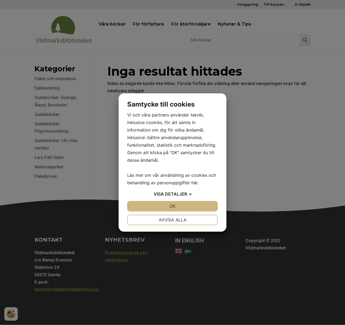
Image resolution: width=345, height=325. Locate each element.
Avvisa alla (173, 219)
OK (172, 206)
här (194, 182)
